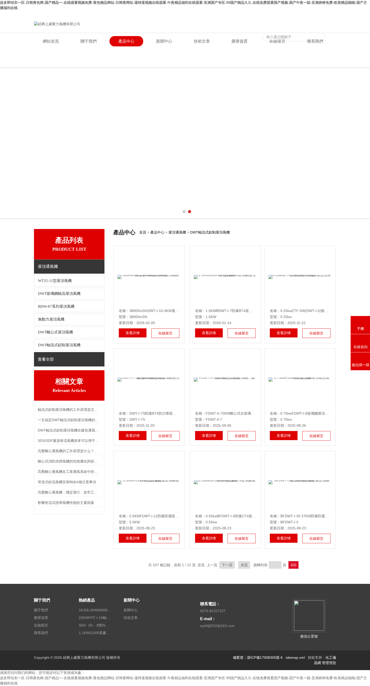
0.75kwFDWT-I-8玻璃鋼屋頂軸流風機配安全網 (316, 413)
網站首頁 (51, 41)
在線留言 (312, 15)
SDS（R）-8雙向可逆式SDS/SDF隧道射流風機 (95, 625)
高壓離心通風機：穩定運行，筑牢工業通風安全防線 (69, 492)
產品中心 (126, 41)
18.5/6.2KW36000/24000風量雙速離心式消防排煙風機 (95, 610)
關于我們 (89, 41)
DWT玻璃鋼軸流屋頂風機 (59, 294)
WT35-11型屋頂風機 (55, 281)
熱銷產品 (87, 600)
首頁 (142, 232)
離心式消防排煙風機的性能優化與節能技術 (69, 461)
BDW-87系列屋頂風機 (56, 306)
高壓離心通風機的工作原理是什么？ (66, 451)
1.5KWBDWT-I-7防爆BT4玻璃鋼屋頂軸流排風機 (243, 311)
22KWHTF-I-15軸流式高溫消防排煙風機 (95, 618)
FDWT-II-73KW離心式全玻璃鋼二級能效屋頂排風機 (246, 413)
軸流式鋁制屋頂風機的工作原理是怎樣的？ (69, 410)
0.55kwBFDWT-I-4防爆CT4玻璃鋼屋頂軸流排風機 (245, 516)
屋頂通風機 (177, 232)
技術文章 (202, 41)
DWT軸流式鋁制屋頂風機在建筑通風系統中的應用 (69, 430)
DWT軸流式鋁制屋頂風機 (59, 345)
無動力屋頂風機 (51, 319)
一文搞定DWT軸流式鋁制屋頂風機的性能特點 (69, 420)
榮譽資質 (240, 41)
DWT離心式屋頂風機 (55, 332)
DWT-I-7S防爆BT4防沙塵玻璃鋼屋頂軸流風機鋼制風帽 (172, 413)
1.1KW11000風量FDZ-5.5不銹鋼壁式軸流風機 (95, 633)
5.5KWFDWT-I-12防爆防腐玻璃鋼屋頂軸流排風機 (168, 516)
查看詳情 (133, 333)
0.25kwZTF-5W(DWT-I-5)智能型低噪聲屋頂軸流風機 (321, 311)
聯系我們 (329, 15)
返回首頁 (295, 15)
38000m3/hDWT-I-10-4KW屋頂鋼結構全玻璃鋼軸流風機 (173, 311)
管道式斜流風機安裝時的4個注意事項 (67, 482)
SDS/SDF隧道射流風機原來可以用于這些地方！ (69, 441)
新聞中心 (164, 41)
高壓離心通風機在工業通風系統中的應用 (69, 472)
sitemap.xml (295, 657)
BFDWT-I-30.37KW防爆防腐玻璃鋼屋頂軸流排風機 (320, 516)
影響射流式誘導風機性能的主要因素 (66, 503)
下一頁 (227, 565)
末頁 (244, 565)
